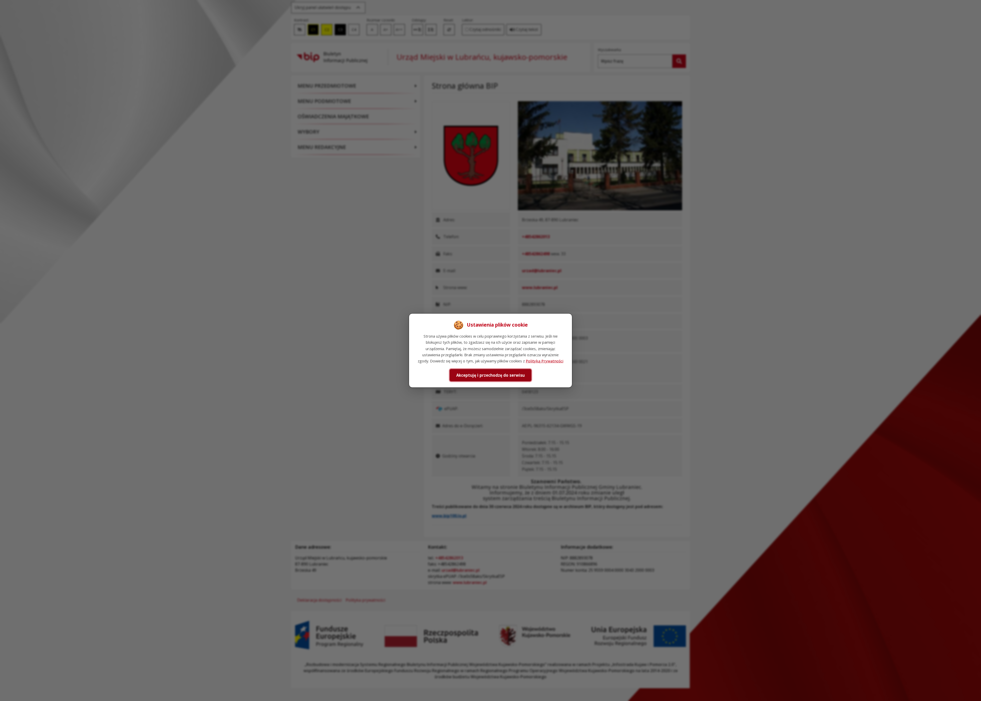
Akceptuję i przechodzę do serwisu (490, 375)
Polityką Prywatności (544, 360)
